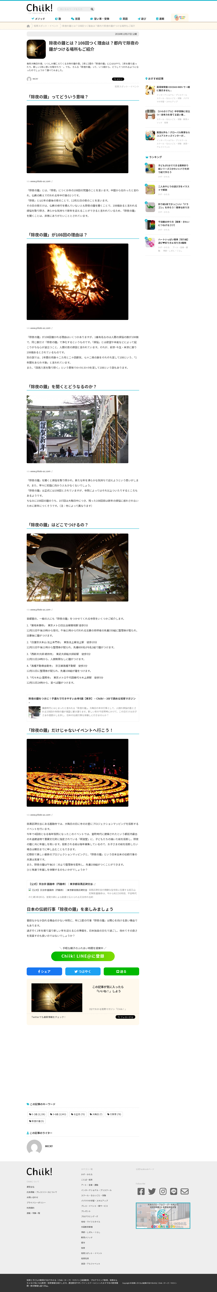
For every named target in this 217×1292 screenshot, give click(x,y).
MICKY (35, 78)
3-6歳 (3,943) (59, 1114)
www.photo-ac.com (40, 181)
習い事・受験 (101, 19)
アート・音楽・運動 (89, 1184)
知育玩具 (85, 1258)
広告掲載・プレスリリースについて (42, 1192)
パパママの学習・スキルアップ (94, 1200)
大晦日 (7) (97, 1114)
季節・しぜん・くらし (172, 250)
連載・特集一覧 (33, 1213)
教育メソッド (87, 1237)
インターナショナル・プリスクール (172, 94)
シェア (46, 971)
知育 (166, 122)
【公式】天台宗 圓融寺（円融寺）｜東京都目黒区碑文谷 (61, 884)
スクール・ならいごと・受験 (169, 98)
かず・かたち (164, 176)
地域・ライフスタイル (90, 1221)
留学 (83, 1242)
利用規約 (30, 1207)
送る (123, 971)
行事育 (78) (115, 1114)
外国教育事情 (87, 1226)
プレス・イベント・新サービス (94, 1205)
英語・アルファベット (90, 1263)
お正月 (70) (79, 1114)
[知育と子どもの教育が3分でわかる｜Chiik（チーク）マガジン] (39, 8)
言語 (77, 19)
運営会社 (30, 1186)
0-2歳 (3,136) (38, 1114)
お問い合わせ (32, 1197)
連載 (161, 19)
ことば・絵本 (87, 1179)
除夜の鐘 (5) (37, 1121)
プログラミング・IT (89, 1216)
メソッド (40, 19)
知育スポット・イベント (127, 86)
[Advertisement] (83, 1062)
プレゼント (86, 1211)
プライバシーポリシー (36, 1202)
